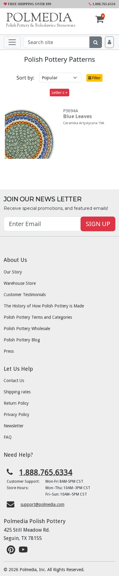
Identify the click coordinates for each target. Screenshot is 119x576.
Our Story (13, 271)
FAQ (8, 437)
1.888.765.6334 (103, 4)
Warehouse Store (20, 283)
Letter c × (59, 92)
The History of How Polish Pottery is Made (44, 305)
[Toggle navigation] (12, 42)
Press (9, 351)
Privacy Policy (16, 414)
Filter (96, 77)
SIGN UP (98, 224)
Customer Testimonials (25, 294)
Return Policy (16, 403)
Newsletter (13, 425)
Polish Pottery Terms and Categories (38, 317)
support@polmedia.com (42, 504)
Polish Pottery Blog (22, 339)
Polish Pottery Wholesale (27, 328)
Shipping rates (17, 391)
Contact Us (14, 380)
